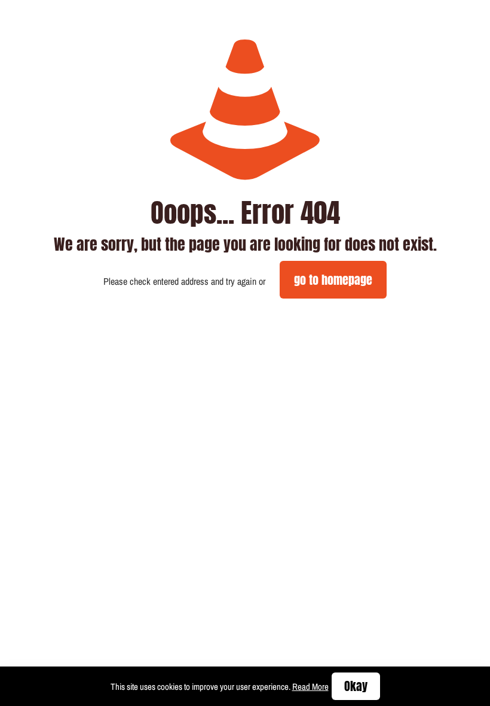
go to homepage (333, 279)
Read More (310, 686)
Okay (356, 686)
